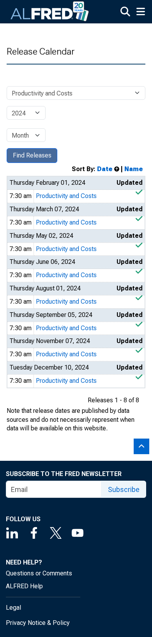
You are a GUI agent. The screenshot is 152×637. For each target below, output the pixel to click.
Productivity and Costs (66, 196)
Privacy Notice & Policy (38, 622)
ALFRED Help (24, 586)
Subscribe (124, 489)
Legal (13, 607)
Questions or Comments (39, 573)
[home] (50, 11)
